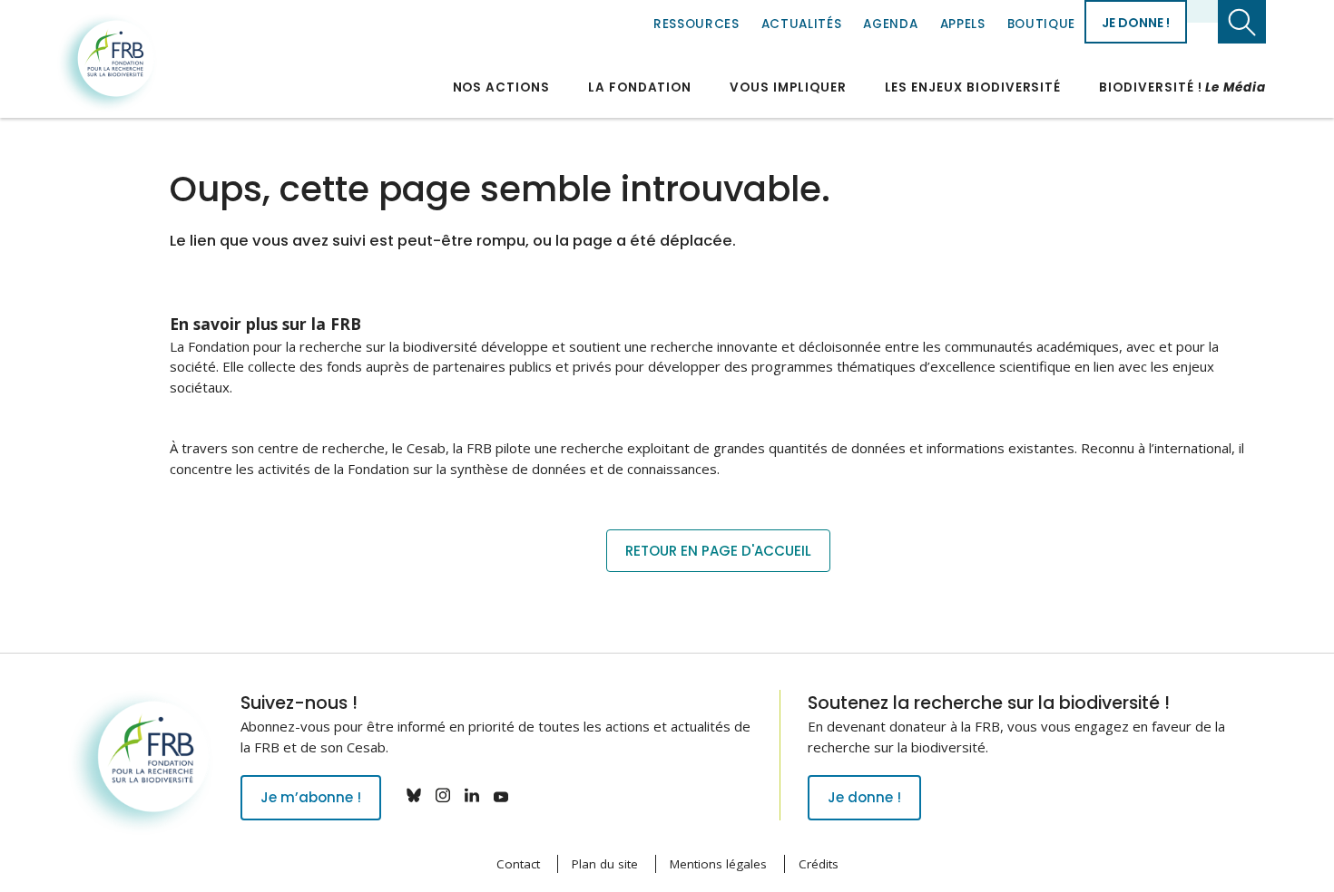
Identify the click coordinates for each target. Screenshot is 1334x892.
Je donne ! (1136, 23)
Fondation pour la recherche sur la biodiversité (107, 62)
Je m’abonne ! (310, 797)
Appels (963, 24)
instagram (443, 795)
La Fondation (640, 87)
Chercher (1242, 22)
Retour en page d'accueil (718, 550)
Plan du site (605, 864)
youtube (501, 795)
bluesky (414, 795)
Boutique (1041, 24)
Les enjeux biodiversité (973, 87)
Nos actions (501, 87)
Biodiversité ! (1182, 87)
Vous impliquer (788, 87)
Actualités (801, 24)
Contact (518, 864)
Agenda (890, 24)
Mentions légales (718, 864)
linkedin (472, 795)
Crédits (819, 864)
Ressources (696, 24)
